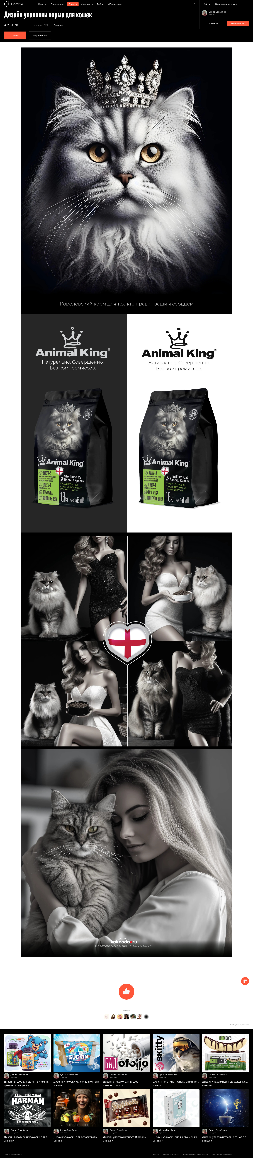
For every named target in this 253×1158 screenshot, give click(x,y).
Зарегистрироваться (226, 4)
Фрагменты (87, 4)
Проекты (73, 4)
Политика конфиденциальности (195, 1154)
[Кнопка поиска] (196, 4)
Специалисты (57, 4)
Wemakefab (17, 1154)
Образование (115, 4)
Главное (42, 4)
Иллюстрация (22, 1085)
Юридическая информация (222, 1154)
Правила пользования (171, 1154)
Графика (118, 1085)
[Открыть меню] (30, 4)
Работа (100, 4)
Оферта (156, 1154)
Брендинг (59, 25)
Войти (207, 4)
